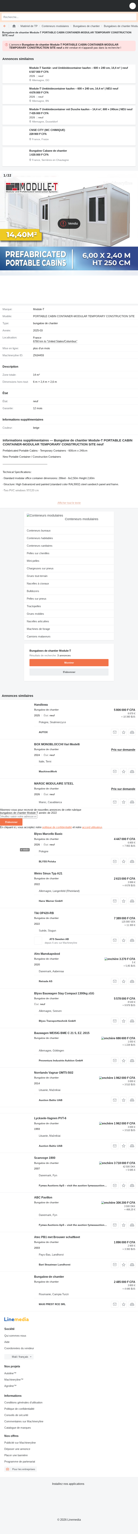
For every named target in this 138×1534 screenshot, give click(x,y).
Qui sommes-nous (15, 1335)
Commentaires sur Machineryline (23, 1421)
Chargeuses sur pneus (40, 568)
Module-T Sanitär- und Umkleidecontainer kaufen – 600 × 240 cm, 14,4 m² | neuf (78, 67)
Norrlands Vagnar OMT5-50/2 (53, 1072)
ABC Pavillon (43, 1197)
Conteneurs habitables (40, 538)
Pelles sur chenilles (38, 553)
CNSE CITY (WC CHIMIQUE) (47, 129)
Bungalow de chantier (49, 1276)
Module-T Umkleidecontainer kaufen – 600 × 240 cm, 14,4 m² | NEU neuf (73, 88)
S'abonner (11, 822)
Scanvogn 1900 (44, 1157)
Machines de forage (38, 628)
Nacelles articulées (38, 621)
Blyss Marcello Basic (48, 833)
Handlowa (41, 704)
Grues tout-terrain (37, 575)
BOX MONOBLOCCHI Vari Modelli (57, 744)
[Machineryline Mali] (25, 6)
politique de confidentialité (57, 827)
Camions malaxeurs (38, 636)
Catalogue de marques (17, 1427)
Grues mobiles (35, 613)
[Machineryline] (14, 26)
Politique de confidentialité (19, 1408)
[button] (132, 6)
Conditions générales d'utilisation (23, 1402)
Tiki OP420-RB (44, 913)
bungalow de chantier (45, 323)
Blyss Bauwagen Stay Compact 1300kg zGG (64, 993)
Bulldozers (33, 591)
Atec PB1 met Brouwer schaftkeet (57, 1237)
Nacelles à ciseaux (38, 583)
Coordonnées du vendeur (19, 1348)
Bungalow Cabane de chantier (48, 150)
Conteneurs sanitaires (39, 545)
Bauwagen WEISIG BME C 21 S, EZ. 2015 (61, 1033)
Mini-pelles (33, 560)
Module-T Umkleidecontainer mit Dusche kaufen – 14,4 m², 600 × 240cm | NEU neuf (80, 109)
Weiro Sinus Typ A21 (48, 873)
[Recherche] (132, 17)
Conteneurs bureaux (39, 530)
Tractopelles (34, 606)
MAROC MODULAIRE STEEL (54, 783)
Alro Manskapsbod (47, 953)
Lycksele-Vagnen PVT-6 (50, 1118)
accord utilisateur (92, 827)
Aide (7, 1341)
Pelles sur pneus (36, 598)
